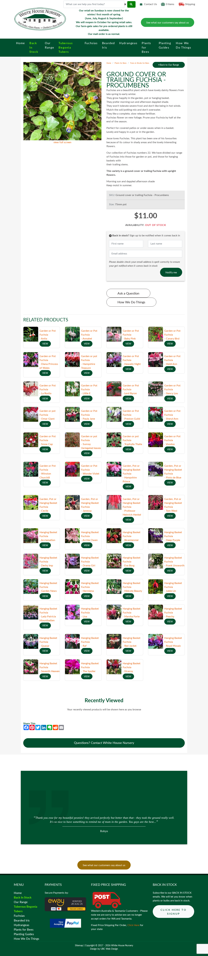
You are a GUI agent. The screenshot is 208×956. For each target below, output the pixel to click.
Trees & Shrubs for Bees (139, 63)
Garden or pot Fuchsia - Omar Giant (47, 415)
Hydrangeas (21, 925)
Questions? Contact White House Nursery (104, 743)
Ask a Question (128, 293)
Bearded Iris (22, 920)
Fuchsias (19, 915)
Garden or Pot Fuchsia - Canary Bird (172, 335)
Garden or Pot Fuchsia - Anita (47, 335)
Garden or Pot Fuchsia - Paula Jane (89, 415)
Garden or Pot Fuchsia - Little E (89, 389)
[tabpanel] (104, 824)
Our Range (21, 902)
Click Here (133, 925)
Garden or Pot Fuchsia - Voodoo (172, 440)
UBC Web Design (109, 949)
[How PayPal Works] (65, 923)
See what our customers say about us (167, 22)
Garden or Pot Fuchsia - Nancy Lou (172, 389)
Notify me (171, 272)
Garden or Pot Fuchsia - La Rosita (47, 389)
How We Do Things (131, 302)
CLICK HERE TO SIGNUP (173, 912)
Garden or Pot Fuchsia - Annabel (89, 335)
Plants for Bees (121, 63)
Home (108, 63)
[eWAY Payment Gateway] (65, 904)
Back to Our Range (169, 65)
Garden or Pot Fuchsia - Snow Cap (47, 440)
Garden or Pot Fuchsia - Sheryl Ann (172, 415)
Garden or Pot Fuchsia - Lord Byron (131, 389)
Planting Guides (24, 934)
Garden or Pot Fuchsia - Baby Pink (131, 335)
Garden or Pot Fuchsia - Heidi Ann (172, 360)
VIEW (45, 344)
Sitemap (79, 945)
